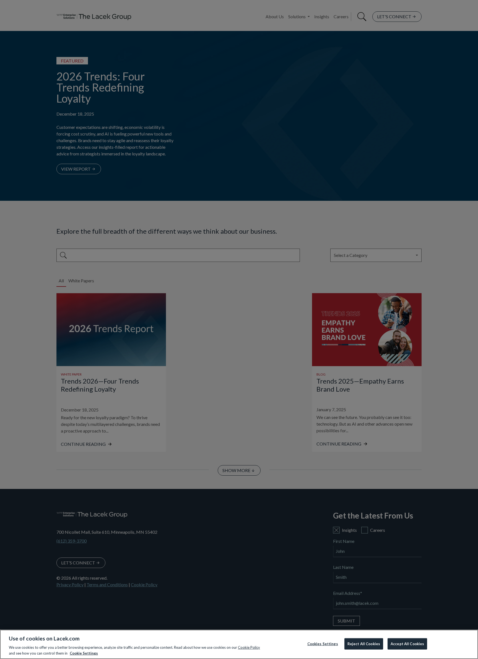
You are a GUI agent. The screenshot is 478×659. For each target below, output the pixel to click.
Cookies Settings (322, 644)
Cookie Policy (249, 647)
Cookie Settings (84, 653)
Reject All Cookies (363, 644)
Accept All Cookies (407, 644)
